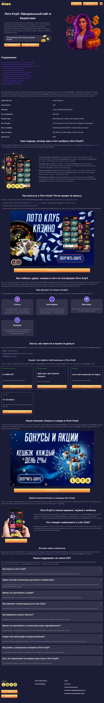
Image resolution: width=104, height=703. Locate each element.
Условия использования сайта (74, 693)
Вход (76, 3)
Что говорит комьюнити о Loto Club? (14, 80)
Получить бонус (86, 386)
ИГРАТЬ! (16, 540)
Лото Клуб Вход (40, 684)
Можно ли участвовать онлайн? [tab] (18, 593)
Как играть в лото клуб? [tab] (14, 569)
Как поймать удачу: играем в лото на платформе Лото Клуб (20, 66)
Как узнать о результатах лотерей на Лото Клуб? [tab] (26, 647)
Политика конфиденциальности (74, 690)
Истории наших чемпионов (12, 82)
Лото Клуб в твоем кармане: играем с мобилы (16, 78)
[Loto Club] (6, 3)
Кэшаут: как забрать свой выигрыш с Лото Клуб (18, 72)
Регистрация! (12, 45)
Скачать (91, 3)
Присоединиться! (52, 270)
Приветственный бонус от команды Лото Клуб (18, 76)
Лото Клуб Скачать (41, 680)
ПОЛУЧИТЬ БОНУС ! (52, 490)
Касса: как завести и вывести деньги (14, 70)
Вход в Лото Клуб (36, 203)
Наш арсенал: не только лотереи (14, 68)
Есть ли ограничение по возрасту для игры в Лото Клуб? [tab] (31, 658)
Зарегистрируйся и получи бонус (52, 386)
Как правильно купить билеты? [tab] (18, 615)
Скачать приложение (17, 386)
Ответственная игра (71, 687)
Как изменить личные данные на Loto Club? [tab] (24, 604)
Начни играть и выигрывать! (17, 411)
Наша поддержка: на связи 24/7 (12, 84)
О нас (66, 680)
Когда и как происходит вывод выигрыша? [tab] (24, 636)
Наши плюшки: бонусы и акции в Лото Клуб (16, 74)
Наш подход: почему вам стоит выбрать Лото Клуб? (18, 62)
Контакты (67, 684)
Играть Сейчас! (30, 45)
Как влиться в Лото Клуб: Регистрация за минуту (17, 64)
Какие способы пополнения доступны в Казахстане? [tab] (28, 580)
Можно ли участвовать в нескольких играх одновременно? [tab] (32, 626)
